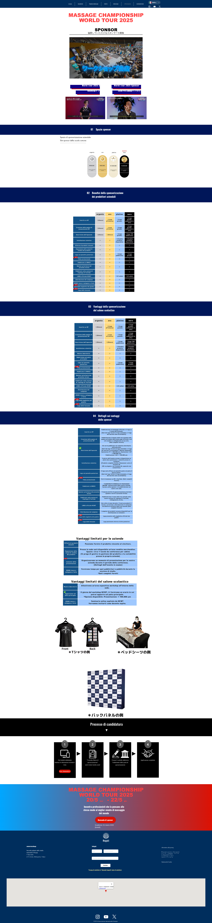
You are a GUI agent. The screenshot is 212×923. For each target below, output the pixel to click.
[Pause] (71, 76)
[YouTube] (154, 6)
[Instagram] (149, 6)
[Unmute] (74, 76)
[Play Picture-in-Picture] (137, 76)
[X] (159, 6)
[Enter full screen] (140, 76)
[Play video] (85, 108)
